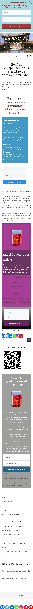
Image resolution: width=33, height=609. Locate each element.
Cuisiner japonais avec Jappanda (16, 571)
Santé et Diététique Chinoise (14, 578)
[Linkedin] (10, 336)
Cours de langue (7, 502)
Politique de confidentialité (10, 514)
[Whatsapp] (14, 336)
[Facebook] (3, 336)
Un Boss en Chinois (16, 41)
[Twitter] (7, 336)
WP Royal (21, 595)
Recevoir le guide (16, 469)
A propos (5, 497)
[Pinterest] (21, 336)
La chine (4, 510)
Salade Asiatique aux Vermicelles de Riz (14, 539)
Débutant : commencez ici (10, 506)
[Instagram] (18, 336)
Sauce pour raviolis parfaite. (10, 535)
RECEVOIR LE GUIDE (16, 323)
